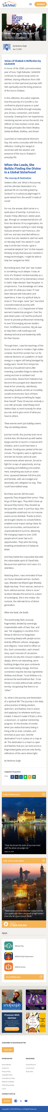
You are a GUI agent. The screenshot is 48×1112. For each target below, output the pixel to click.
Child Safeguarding (8, 1085)
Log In (4, 1088)
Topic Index (29, 1071)
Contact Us (5, 1068)
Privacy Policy (6, 1071)
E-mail (30, 777)
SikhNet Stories (20, 967)
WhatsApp (25, 777)
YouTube (26, 1101)
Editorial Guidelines (8, 1082)
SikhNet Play (19, 946)
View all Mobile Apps (13, 977)
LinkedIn (21, 777)
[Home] (9, 3)
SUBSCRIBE (8, 1050)
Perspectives (16, 772)
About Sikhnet (6, 1065)
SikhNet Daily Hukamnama (24, 956)
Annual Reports (31, 1065)
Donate (41, 4)
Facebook (12, 777)
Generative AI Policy (8, 1078)
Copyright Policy (7, 1075)
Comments (34, 777)
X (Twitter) (17, 777)
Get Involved (30, 1068)
